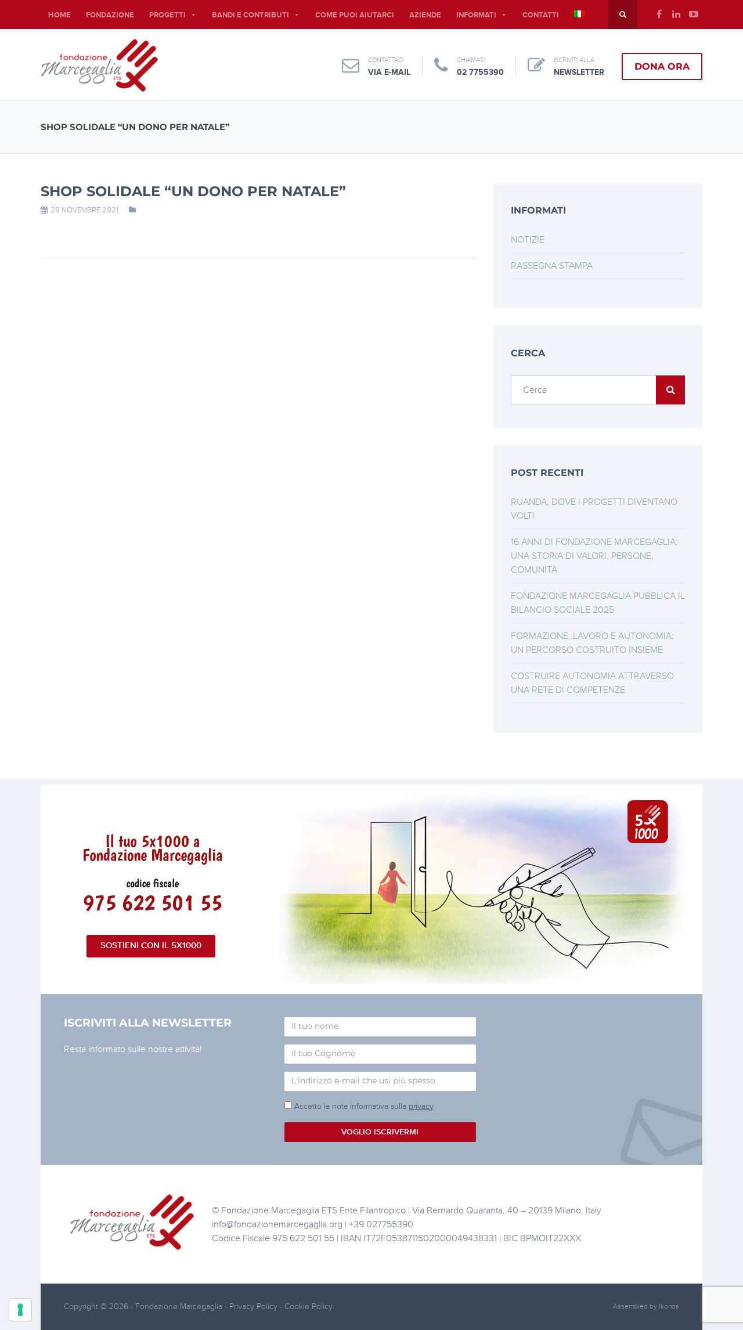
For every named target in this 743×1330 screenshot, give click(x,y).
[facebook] (659, 14)
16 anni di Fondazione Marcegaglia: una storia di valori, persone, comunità (594, 556)
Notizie (527, 239)
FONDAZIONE (110, 15)
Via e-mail (389, 72)
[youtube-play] (693, 14)
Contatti (540, 15)
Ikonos (669, 1306)
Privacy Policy (254, 1306)
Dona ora (662, 66)
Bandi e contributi (250, 15)
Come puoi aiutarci (354, 15)
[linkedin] (676, 14)
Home (59, 15)
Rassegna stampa (552, 266)
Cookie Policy (308, 1306)
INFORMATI (476, 15)
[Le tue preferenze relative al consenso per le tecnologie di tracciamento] (20, 1310)
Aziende (425, 15)
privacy (421, 1106)
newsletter (579, 72)
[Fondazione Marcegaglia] (99, 65)
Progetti (167, 15)
